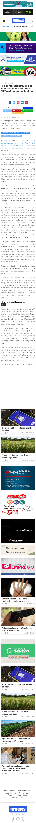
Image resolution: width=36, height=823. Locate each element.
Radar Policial (29, 604)
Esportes (11, 795)
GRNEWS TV (17, 797)
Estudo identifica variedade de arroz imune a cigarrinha (16, 456)
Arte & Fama (24, 793)
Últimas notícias (28, 433)
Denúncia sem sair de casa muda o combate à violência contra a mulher (16, 599)
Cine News (22, 795)
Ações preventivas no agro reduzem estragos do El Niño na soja (16, 739)
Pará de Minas (6, 83)
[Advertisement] (18, 385)
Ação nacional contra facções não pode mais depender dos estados (17, 629)
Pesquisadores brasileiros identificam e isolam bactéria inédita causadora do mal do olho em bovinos (17, 768)
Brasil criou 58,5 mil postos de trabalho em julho (17, 429)
